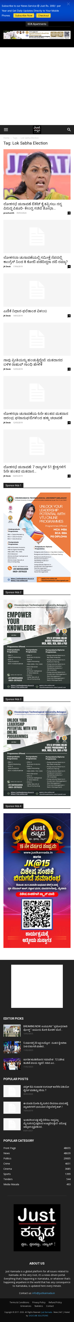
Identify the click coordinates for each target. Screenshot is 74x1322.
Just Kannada (46, 1312)
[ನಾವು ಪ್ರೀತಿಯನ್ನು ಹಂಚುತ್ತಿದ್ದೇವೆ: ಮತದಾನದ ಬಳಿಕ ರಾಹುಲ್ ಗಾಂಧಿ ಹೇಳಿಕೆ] (37, 339)
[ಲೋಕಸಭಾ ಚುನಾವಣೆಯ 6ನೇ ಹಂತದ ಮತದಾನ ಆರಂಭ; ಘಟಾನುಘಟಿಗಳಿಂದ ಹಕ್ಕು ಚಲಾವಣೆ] (37, 392)
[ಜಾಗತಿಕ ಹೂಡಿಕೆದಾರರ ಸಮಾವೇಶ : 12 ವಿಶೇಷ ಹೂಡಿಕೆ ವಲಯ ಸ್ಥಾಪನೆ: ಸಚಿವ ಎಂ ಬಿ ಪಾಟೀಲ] (12, 1064)
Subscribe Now (23, 15)
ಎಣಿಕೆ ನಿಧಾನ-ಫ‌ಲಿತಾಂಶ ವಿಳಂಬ (25, 311)
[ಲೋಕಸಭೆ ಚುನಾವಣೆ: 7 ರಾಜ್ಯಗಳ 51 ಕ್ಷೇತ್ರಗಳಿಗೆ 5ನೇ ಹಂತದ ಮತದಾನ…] (37, 446)
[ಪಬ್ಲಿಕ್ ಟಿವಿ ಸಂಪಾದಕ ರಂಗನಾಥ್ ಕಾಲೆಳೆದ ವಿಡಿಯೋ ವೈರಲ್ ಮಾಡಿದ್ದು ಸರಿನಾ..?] (12, 1091)
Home (6, 137)
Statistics (38, 1306)
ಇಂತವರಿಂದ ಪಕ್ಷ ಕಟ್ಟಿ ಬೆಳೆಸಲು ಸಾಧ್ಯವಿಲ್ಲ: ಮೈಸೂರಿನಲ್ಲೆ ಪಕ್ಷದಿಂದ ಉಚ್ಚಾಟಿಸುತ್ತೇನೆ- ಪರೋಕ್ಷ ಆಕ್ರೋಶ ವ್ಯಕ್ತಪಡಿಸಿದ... (44, 1123)
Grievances (25, 1306)
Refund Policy (55, 1302)
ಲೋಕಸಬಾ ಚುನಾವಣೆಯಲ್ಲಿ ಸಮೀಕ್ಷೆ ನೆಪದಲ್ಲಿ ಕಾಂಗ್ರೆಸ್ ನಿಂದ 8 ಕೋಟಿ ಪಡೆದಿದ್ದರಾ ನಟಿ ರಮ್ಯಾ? (35, 259)
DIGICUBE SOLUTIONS (38, 1315)
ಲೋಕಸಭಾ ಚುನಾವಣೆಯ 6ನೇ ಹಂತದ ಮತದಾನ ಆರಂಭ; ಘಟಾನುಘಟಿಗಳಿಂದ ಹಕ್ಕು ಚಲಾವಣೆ (35, 416)
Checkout (43, 15)
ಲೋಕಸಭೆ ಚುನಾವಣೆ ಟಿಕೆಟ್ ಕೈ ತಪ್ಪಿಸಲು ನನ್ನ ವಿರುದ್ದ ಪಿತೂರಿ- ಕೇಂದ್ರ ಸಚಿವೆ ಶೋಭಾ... (32, 206)
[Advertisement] (37, 86)
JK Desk (7, 266)
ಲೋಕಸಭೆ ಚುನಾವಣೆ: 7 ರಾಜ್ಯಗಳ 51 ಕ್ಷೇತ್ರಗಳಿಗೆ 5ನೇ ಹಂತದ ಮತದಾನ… (34, 469)
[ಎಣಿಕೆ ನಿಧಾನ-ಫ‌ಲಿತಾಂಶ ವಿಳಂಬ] (37, 290)
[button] (68, 4)
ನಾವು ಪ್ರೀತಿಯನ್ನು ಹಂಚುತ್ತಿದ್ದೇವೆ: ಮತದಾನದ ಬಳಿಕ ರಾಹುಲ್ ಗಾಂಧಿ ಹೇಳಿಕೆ (33, 362)
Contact (50, 1306)
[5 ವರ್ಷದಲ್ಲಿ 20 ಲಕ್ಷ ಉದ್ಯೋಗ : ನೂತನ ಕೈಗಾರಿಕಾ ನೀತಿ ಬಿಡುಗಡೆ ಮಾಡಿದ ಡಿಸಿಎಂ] (12, 1047)
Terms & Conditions (19, 1302)
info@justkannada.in (43, 1293)
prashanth (8, 213)
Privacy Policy (38, 1302)
